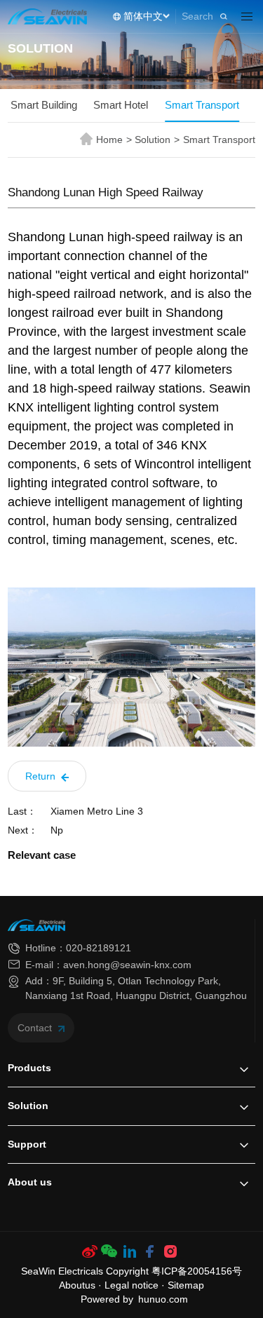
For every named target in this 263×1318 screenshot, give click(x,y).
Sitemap (186, 1285)
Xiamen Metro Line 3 (96, 811)
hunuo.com (163, 1299)
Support (27, 1144)
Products (29, 1067)
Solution (157, 139)
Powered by (107, 1299)
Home (114, 139)
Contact (36, 1027)
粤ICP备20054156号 (196, 1271)
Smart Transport (202, 105)
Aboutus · (81, 1285)
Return (41, 776)
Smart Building (44, 105)
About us (30, 1182)
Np (56, 830)
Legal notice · (136, 1285)
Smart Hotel (120, 105)
